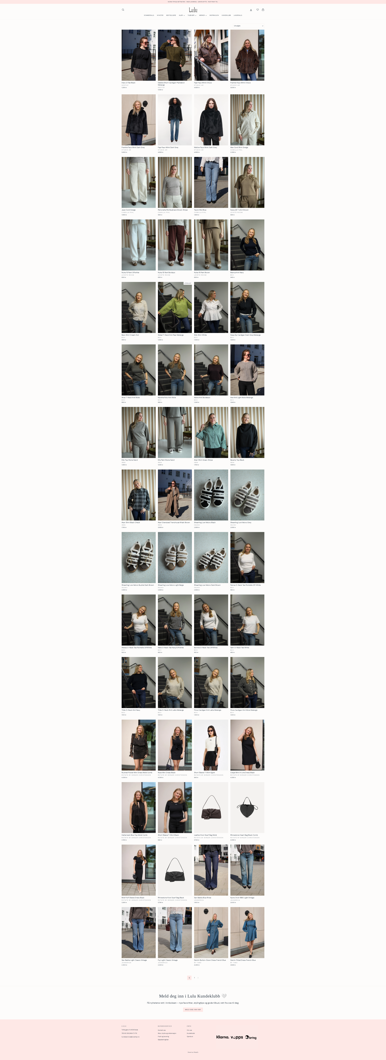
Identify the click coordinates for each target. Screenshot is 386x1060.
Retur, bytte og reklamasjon (167, 1033)
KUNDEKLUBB (226, 15)
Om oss (189, 1030)
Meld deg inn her (193, 1010)
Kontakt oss (162, 1030)
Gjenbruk (190, 1037)
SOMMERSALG (149, 15)
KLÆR (181, 15)
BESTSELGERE (171, 15)
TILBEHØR (191, 15)
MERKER (202, 15)
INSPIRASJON (214, 15)
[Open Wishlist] (257, 9)
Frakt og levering (163, 1037)
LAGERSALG (238, 15)
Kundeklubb (191, 1033)
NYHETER (160, 15)
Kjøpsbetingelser (163, 1040)
